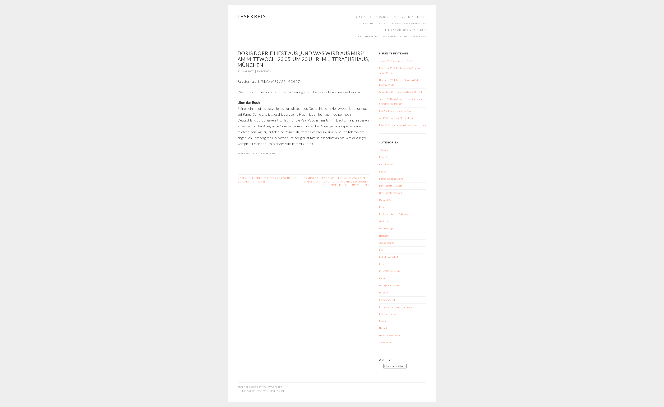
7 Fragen (382, 17)
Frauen (382, 207)
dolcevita (264, 71)
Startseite (364, 17)
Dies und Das (386, 200)
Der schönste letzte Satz (390, 192)
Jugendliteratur (386, 242)
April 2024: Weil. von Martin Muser (396, 118)
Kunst (382, 278)
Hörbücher (384, 235)
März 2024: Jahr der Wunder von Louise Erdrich (402, 125)
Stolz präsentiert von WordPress (261, 387)
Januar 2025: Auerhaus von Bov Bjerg (397, 61)
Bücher (382, 171)
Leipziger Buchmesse (389, 285)
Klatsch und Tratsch (388, 257)
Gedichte (383, 221)
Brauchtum (384, 157)
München (383, 321)
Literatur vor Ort (373, 23)
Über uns (398, 17)
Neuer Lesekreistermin (390, 335)
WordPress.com (274, 391)
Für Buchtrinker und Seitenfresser (395, 214)
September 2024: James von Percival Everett (400, 92)
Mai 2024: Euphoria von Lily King (395, 111)
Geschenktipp (386, 228)
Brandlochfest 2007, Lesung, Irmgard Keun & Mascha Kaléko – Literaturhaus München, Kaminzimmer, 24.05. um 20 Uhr (337, 181)
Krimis (382, 264)
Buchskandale (386, 164)
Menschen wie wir (387, 314)
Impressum (418, 36)
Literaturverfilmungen (408, 23)
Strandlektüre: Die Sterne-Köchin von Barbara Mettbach (268, 180)
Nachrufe (383, 328)
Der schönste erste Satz (390, 185)
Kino (381, 250)
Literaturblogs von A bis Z (405, 30)
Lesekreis (252, 16)
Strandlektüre (385, 342)
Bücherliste (417, 17)
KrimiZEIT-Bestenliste (389, 271)
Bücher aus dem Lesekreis (392, 178)
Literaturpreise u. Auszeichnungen (380, 36)
